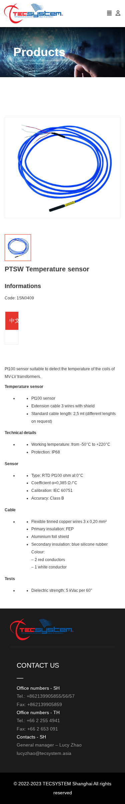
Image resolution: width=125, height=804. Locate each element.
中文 (14, 320)
